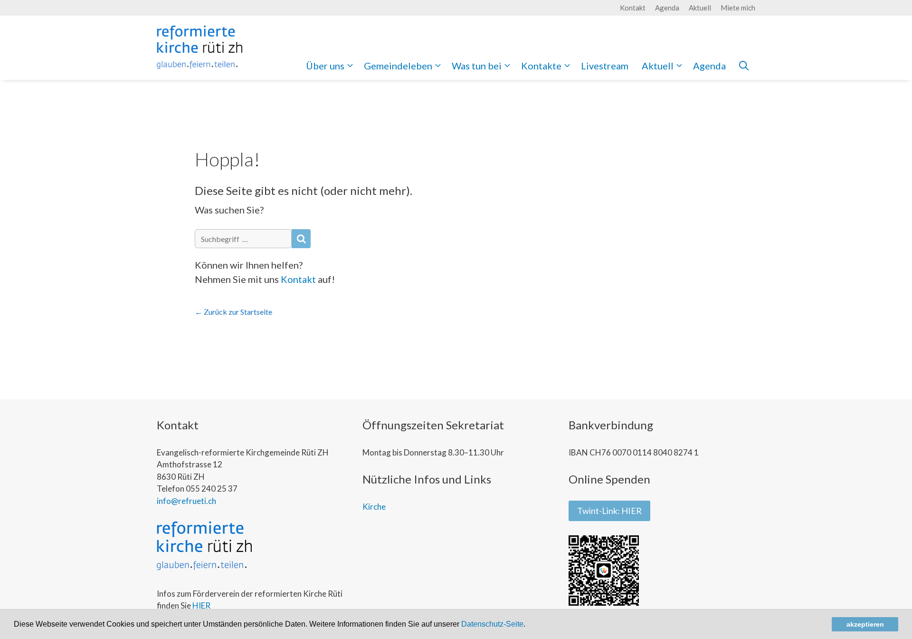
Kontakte (541, 65)
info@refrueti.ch (186, 501)
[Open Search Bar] (743, 65)
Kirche (374, 507)
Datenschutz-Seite (492, 624)
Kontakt (633, 7)
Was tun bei (477, 65)
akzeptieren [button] (865, 624)
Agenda (667, 7)
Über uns (325, 65)
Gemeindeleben (398, 65)
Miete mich (738, 7)
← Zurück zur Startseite (233, 311)
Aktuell (700, 7)
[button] (528, 625)
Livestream (604, 65)
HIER (201, 605)
